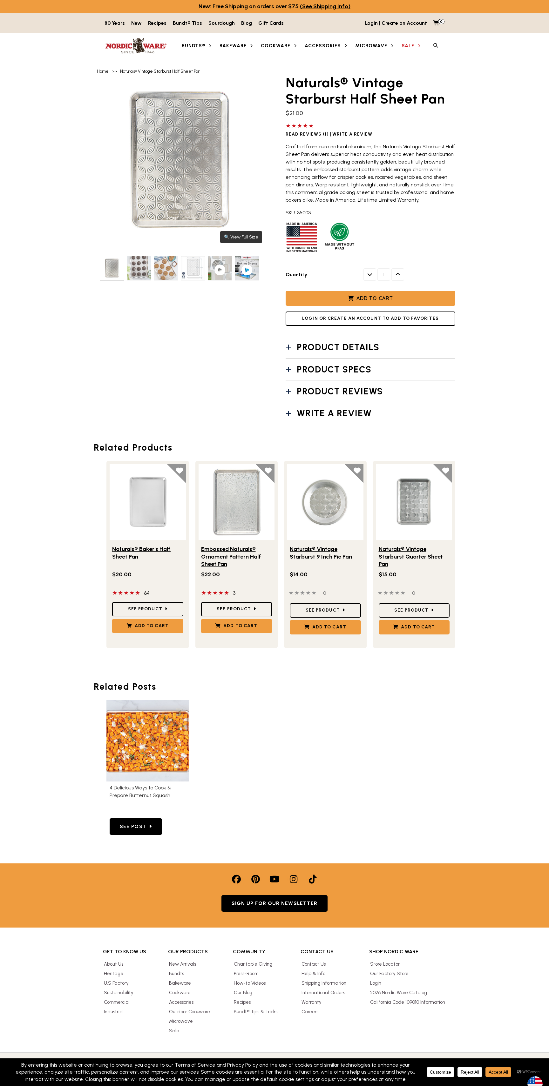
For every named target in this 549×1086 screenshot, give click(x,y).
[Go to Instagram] (293, 879)
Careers (310, 1012)
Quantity (296, 275)
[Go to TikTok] (312, 879)
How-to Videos (250, 983)
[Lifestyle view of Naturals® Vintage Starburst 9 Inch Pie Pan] (325, 502)
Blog (246, 23)
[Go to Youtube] (274, 879)
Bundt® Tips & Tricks (255, 1012)
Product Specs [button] (334, 369)
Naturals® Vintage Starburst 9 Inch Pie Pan (321, 553)
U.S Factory (116, 983)
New (136, 23)
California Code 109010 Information (407, 1002)
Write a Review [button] (334, 413)
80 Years (115, 23)
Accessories (181, 1002)
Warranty (312, 1002)
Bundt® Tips (187, 23)
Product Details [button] (338, 347)
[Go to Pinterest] (255, 879)
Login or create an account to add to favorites (370, 318)
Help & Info (313, 973)
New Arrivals (182, 964)
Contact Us (314, 964)
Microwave (181, 1021)
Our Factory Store (389, 973)
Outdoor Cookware (189, 1012)
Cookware (180, 993)
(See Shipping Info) (325, 6)
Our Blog (243, 993)
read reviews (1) (307, 134)
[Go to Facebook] (236, 879)
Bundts (176, 973)
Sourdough (221, 23)
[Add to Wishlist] (176, 473)
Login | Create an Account (396, 23)
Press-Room (246, 973)
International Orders (323, 993)
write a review (352, 134)
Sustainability (118, 993)
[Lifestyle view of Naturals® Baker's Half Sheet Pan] (148, 502)
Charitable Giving (253, 964)
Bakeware (180, 983)
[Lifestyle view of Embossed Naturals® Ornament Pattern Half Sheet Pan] (237, 502)
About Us (113, 964)
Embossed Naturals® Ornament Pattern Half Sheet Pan (231, 556)
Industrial (114, 1012)
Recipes (157, 23)
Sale (174, 1031)
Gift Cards (271, 23)
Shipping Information (324, 983)
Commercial (117, 1002)
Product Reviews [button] (340, 391)
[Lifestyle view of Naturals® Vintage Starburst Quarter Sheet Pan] (414, 502)
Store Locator (385, 964)
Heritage (113, 973)
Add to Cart (374, 298)
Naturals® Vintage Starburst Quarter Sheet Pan (411, 556)
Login (375, 983)
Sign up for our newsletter (275, 903)
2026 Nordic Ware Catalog (398, 993)
